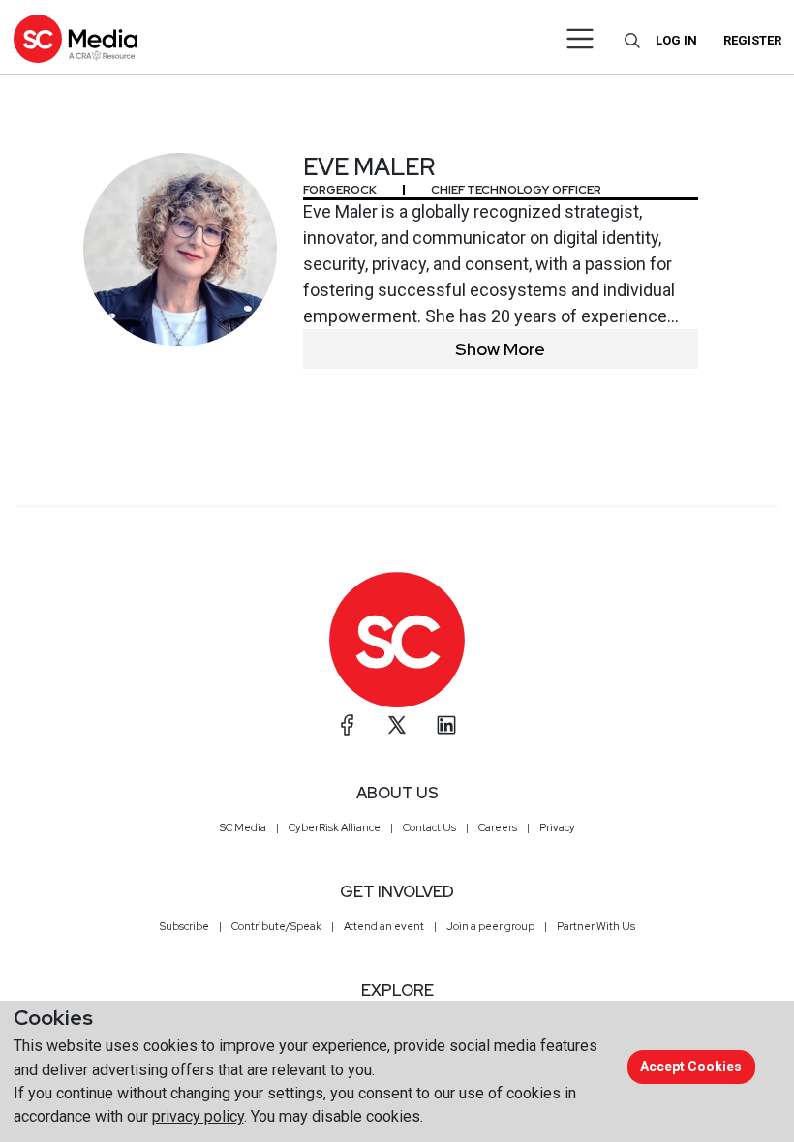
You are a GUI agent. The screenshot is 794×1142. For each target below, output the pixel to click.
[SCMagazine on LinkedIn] (446, 724)
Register (752, 40)
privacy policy (198, 1116)
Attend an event (384, 926)
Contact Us (429, 827)
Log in (676, 40)
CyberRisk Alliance (335, 827)
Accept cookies (691, 1066)
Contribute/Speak (276, 926)
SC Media (243, 827)
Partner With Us (596, 926)
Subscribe (184, 926)
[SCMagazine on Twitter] (397, 724)
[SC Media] (75, 38)
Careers (497, 827)
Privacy (557, 827)
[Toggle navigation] (580, 39)
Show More (500, 349)
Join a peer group (490, 926)
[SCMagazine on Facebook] (347, 724)
